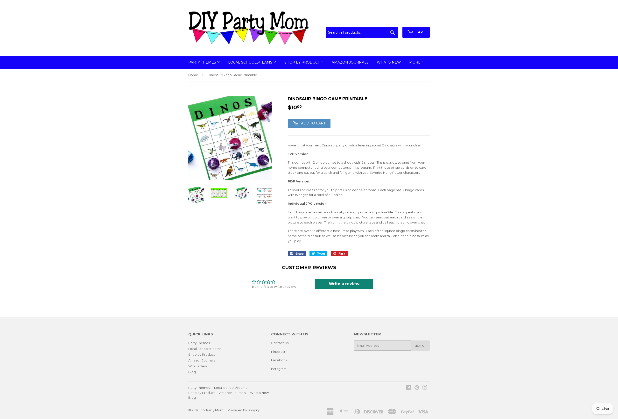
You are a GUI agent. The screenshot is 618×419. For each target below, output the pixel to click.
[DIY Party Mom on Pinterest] (416, 388)
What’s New (389, 62)
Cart (419, 32)
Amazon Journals (350, 62)
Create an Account (416, 21)
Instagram (279, 369)
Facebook (279, 360)
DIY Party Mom (211, 410)
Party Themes (202, 62)
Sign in (390, 21)
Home (193, 75)
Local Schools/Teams (250, 62)
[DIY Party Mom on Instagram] (424, 388)
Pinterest (278, 352)
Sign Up (420, 345)
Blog (192, 372)
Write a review (344, 284)
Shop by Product (302, 62)
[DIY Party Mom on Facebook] (408, 388)
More (415, 62)
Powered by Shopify (244, 410)
